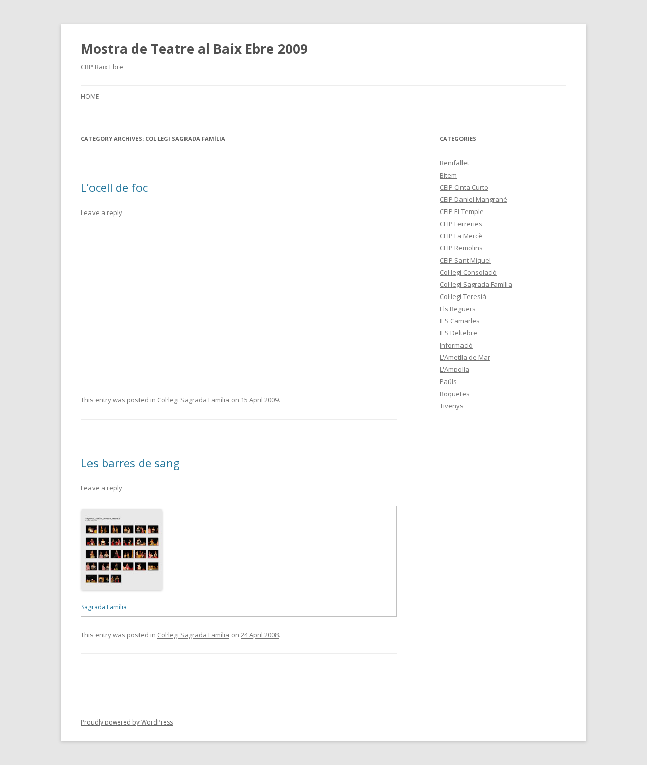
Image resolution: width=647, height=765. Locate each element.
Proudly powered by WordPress (127, 722)
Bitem (448, 175)
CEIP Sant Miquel (465, 260)
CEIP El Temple (462, 211)
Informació (456, 345)
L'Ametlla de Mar (465, 357)
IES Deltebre (458, 332)
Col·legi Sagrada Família (193, 399)
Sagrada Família (104, 607)
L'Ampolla (454, 369)
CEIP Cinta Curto (464, 187)
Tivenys (452, 405)
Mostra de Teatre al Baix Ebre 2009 (194, 48)
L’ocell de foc (114, 187)
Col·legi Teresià (463, 296)
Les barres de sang (130, 463)
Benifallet (454, 162)
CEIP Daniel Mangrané (473, 199)
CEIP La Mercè (461, 235)
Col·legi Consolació (468, 272)
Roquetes (455, 393)
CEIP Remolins (461, 247)
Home (90, 96)
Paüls (448, 381)
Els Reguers (458, 308)
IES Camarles (460, 320)
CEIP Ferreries (461, 223)
